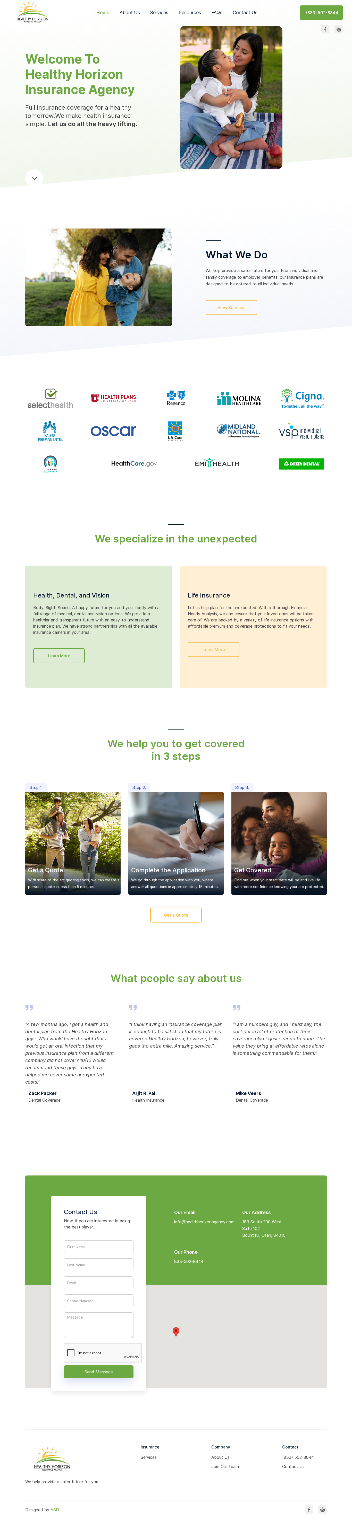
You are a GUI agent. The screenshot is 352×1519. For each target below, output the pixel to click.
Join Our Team (225, 1466)
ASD (55, 1509)
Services (159, 12)
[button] (176, 1332)
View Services (231, 307)
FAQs (216, 12)
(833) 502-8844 (298, 1457)
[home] (31, 12)
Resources (190, 12)
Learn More (59, 655)
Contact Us (245, 12)
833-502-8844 (188, 1261)
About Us (130, 12)
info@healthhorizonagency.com (204, 1221)
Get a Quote (176, 915)
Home (102, 12)
